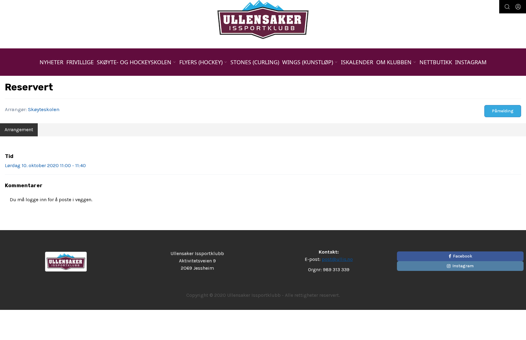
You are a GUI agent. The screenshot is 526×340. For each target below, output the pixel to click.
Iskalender (357, 62)
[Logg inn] (518, 6)
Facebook (462, 256)
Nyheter (51, 62)
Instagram (470, 62)
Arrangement (19, 129)
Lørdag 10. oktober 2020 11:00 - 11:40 (45, 165)
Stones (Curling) (254, 62)
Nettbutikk (435, 62)
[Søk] (507, 6)
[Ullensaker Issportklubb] (263, 19)
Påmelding (503, 111)
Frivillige (80, 62)
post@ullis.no (337, 259)
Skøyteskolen (44, 109)
